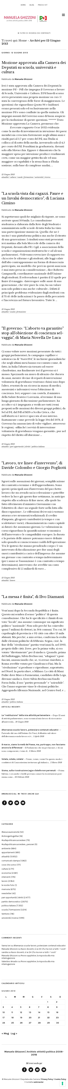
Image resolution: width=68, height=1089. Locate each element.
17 (4, 1017)
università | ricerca (42, 177)
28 (39, 1023)
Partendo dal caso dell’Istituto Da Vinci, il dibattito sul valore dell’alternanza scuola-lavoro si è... (30, 733)
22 (48, 1017)
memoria (6, 889)
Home (23, 5)
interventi (6, 877)
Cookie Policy (60, 1079)
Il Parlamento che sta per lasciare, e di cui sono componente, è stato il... (33, 748)
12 (21, 1012)
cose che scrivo (9, 865)
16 (57, 1012)
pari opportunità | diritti (20, 446)
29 (48, 1023)
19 (21, 1017)
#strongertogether (10, 836)
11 (12, 1012)
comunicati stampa (11, 860)
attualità (5, 177)
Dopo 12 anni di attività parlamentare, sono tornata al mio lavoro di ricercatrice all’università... (33, 718)
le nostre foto (8, 885)
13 (30, 1012)
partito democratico (11, 901)
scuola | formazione (25, 177)
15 (48, 1012)
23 (57, 1017)
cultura (13, 177)
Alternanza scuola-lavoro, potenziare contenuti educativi (40, 945)
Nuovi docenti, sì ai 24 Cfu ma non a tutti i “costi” (43, 949)
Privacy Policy (47, 1079)
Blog (32, 5)
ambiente (6, 848)
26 (21, 1023)
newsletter (6, 893)
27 (30, 1023)
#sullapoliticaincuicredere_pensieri (18, 844)
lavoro (12, 580)
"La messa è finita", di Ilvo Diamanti (33, 597)
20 (30, 1017)
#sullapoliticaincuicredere (13, 840)
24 (4, 1023)
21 (39, 1017)
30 (57, 1023)
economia (6, 873)
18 (12, 1017)
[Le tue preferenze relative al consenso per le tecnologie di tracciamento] (62, 1083)
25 (12, 1023)
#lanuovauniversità (10, 832)
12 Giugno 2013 (8, 174)
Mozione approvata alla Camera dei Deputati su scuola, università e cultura (34, 67)
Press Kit (42, 5)
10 (4, 1012)
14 (39, 1012)
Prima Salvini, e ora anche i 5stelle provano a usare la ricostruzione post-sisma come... (33, 773)
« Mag (5, 1033)
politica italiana (38, 446)
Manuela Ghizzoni (23, 79)
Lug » (14, 1033)
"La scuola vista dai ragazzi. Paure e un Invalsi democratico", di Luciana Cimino (33, 198)
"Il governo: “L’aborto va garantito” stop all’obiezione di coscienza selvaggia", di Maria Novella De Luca (33, 333)
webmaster (38, 1082)
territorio (6, 914)
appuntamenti (8, 852)
